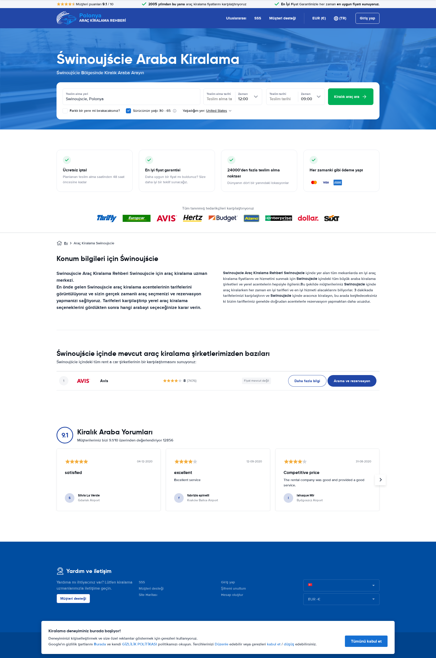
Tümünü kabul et (366, 641)
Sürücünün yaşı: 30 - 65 (152, 111)
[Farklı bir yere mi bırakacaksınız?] (65, 110)
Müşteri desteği (282, 18)
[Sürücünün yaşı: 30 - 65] (128, 110)
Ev (66, 243)
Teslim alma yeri (77, 94)
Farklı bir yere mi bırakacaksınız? (94, 111)
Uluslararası (236, 18)
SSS (257, 18)
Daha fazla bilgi (307, 380)
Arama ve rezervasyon (352, 380)
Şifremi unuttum (233, 588)
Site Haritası (148, 595)
